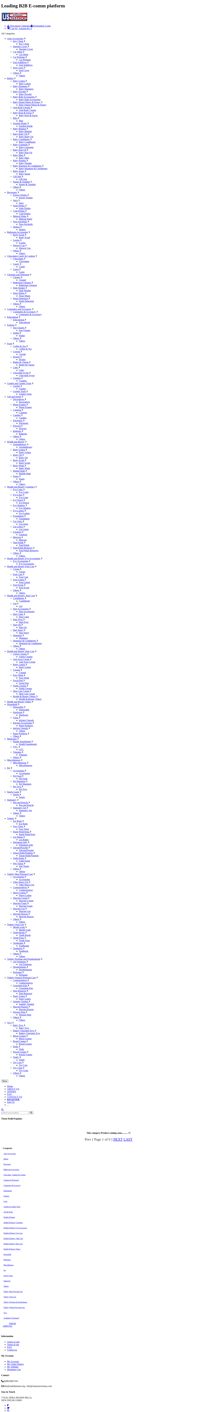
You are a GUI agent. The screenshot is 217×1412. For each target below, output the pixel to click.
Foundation (18, 516)
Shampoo (17, 635)
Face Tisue (18, 826)
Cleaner (17, 277)
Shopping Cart (14, 1369)
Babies (10, 78)
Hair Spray (18, 630)
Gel (15, 603)
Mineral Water (20, 216)
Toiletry (10, 818)
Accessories (19, 770)
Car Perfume (19, 57)
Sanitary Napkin (21, 1001)
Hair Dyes (18, 619)
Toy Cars (17, 1062)
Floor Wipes (19, 293)
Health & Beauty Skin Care (13, 1244)
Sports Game (13, 792)
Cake (15, 367)
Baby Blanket (19, 128)
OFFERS (11, 1091)
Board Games (19, 1041)
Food (9, 343)
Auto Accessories (15, 38)
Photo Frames (19, 404)
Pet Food (17, 776)
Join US (11, 1102)
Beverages (12, 192)
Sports (16, 794)
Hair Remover (20, 991)
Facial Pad (18, 680)
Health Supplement (22, 741)
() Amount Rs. (21, 28)
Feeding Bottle (20, 123)
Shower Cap (19, 245)
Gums (16, 269)
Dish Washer (19, 288)
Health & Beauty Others (24, 696)
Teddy (16, 1057)
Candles (17, 415)
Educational (12, 317)
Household (12, 704)
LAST (128, 1139)
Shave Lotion (19, 892)
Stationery (12, 800)
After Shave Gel (21, 882)
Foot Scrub (18, 585)
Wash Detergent (20, 298)
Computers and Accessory (19, 309)
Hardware (18, 712)
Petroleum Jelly (20, 842)
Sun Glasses (19, 327)
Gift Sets (17, 176)
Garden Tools (19, 391)
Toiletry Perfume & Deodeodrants (15, 1302)
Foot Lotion (19, 579)
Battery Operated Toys (24, 1030)
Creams (17, 670)
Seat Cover (18, 67)
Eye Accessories (21, 561)
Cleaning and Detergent (18, 274)
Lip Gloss (18, 521)
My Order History (15, 1364)
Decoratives (19, 399)
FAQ (9, 1094)
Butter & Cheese (21, 362)
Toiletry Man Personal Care (20, 874)
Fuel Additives (20, 62)
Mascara (17, 537)
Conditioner (19, 598)
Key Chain (18, 41)
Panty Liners (19, 996)
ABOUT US (13, 1089)
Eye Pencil (18, 500)
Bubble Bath (19, 471)
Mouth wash (19, 927)
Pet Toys (17, 786)
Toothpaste (18, 943)
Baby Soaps (19, 171)
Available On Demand (11, 1318)
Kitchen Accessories (22, 723)
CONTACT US (14, 1097)
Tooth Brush (19, 932)
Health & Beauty (9, 1217)
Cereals (17, 351)
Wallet (16, 333)
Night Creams (20, 686)
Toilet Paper (19, 858)
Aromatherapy (20, 444)
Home (10, 1086)
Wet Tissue (18, 863)
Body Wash (19, 465)
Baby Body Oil (20, 134)
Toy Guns (18, 1068)
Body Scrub (19, 235)
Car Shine (18, 52)
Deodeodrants (20, 967)
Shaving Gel (19, 908)
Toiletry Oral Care (15, 924)
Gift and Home (14, 396)
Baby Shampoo (20, 86)
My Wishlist (12, 1367)
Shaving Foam (20, 903)
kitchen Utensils (26, 720)
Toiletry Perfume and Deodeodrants (23, 959)
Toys (9, 1022)
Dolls (16, 1046)
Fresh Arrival (9, 1324)
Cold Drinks (19, 211)
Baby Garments (20, 144)
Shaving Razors (20, 914)
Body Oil (17, 455)
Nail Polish (18, 542)
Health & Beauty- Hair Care (13, 1239)
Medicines (12, 739)
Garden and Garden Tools (19, 383)
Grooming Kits (20, 985)
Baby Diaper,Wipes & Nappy (27, 102)
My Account (13, 1361)
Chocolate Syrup (21, 373)
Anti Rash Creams (22, 107)
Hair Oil (17, 625)
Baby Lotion (19, 81)
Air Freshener (19, 961)
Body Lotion (19, 449)
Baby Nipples (19, 160)
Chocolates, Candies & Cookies (15, 1175)
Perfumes (17, 972)
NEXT (118, 1139)
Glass (16, 717)
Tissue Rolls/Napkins (23, 853)
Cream (16, 569)
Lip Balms (18, 837)
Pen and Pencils (20, 802)
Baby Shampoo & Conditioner (27, 166)
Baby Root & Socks (22, 113)
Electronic (18, 420)
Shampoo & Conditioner (24, 640)
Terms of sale (13, 1342)
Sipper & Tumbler (21, 182)
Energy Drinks (20, 195)
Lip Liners (18, 526)
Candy (16, 264)
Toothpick (18, 948)
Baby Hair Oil (20, 150)
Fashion (10, 325)
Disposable (18, 707)
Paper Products (26, 725)
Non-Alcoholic (20, 221)
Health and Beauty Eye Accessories (23, 558)
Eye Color (18, 489)
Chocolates (18, 258)
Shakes (16, 227)
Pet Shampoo (19, 781)
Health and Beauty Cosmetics (21, 487)
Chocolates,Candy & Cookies (21, 256)
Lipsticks (17, 532)
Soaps (16, 476)
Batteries (17, 431)
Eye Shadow (19, 505)
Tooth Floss (19, 938)
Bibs (15, 118)
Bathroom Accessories (17, 232)
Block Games (19, 1036)
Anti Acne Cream (21, 659)
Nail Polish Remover (23, 548)
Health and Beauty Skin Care (20, 651)
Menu (4, 1081)
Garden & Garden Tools (12, 1207)
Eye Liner (18, 495)
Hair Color (18, 614)
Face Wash (18, 675)
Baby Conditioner (21, 139)
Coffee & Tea (19, 346)
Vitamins (17, 752)
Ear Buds (17, 821)
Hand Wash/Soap (21, 831)
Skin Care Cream (21, 691)
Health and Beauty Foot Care (20, 566)
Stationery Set (20, 808)
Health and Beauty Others (19, 701)
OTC (15, 747)
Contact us (12, 1350)
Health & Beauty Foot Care (13, 1233)
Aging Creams (20, 654)
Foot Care (18, 574)
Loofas (16, 240)
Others (16, 73)
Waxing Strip (19, 1012)
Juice (15, 200)
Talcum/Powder (20, 847)
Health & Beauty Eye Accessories (15, 1228)
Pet (8, 768)
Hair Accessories (21, 609)
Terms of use (13, 1344)
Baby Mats (18, 155)
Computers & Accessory (24, 312)
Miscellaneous (13, 760)
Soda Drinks (19, 205)
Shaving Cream (20, 898)
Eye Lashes (18, 510)
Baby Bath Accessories (24, 97)
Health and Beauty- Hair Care (21, 595)
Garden (17, 386)
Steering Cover (20, 46)
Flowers (17, 426)
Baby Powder (19, 91)
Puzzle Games (20, 1052)
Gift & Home (8, 1212)
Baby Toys (18, 1025)
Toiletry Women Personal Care (21, 977)
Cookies (17, 378)
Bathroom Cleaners (22, 282)
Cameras (17, 410)
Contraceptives (20, 887)
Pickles (16, 357)
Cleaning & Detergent (11, 1180)
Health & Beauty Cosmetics (13, 1223)
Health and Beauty (16, 442)
